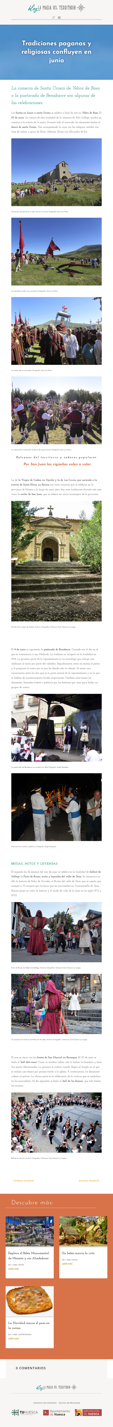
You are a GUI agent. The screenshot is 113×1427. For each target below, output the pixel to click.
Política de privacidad (69, 1403)
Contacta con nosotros (45, 1403)
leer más (13, 1269)
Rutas (21, 1265)
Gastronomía (25, 1335)
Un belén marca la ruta (78, 1253)
